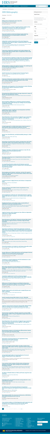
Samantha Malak (10, 104)
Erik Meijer (4, 88)
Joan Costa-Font (5, 374)
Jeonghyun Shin (22, 307)
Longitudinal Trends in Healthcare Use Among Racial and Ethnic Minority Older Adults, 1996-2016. (16, 110)
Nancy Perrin (8, 222)
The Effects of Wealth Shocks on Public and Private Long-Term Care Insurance (16, 373)
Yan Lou (6, 52)
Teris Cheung (9, 367)
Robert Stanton (13, 206)
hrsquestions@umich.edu (7, 423)
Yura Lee (3, 68)
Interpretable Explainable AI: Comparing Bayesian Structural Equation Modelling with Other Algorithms (15, 355)
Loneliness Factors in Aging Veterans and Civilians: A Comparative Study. (16, 181)
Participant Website (19, 418)
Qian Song (15, 136)
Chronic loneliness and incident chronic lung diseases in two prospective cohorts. (15, 188)
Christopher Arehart (10, 128)
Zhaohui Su (4, 367)
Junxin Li (15, 223)
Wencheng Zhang (13, 21)
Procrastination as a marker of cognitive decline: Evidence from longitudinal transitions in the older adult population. (16, 27)
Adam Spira (14, 222)
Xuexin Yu (4, 278)
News (28, 419)
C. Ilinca (3, 357)
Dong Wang (8, 144)
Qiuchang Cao (4, 390)
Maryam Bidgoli (5, 247)
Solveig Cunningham (14, 175)
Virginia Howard (20, 206)
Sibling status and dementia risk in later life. (12, 20)
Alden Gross (10, 60)
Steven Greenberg (7, 271)
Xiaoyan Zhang (15, 332)
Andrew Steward (13, 68)
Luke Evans (4, 128)
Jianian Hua (21, 349)
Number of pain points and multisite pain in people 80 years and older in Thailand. (16, 291)
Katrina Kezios (8, 278)
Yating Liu (25, 120)
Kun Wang (9, 111)
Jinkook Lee (28, 60)
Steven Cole (26, 332)
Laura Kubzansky (21, 45)
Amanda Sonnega (21, 285)
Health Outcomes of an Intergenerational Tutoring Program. (15, 73)
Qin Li (3, 81)
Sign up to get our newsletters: (41, 419)
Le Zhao (3, 52)
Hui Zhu (21, 189)
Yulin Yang (19, 44)
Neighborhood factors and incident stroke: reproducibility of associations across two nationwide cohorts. (15, 203)
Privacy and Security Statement (31, 426)
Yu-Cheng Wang (5, 366)
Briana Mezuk (20, 254)
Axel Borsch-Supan (10, 298)
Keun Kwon (4, 36)
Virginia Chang (20, 332)
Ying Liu (7, 88)
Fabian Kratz (4, 167)
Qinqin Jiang (19, 143)
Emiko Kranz (4, 332)
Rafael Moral (11, 29)
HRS (3, 425)
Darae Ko (23, 269)
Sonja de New (18, 241)
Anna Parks (4, 269)
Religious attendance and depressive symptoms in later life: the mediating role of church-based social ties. (16, 150)
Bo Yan (3, 189)
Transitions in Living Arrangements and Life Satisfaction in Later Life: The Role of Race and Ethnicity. (16, 260)
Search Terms (36, 14)
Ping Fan (28, 366)
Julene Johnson (16, 205)
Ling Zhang (21, 366)
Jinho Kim (8, 36)
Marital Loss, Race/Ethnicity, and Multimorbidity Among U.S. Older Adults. (16, 135)
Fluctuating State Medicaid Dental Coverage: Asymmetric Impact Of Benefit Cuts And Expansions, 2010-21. (17, 94)
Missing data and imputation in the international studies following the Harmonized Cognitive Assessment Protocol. (17, 87)
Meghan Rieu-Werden (17, 269)
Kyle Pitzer (9, 182)
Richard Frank (10, 374)
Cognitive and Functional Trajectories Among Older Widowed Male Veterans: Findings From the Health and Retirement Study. (16, 306)
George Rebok (24, 222)
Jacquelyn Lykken (10, 269)
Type (35, 26)
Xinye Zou (29, 349)
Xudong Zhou (25, 189)
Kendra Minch (22, 74)
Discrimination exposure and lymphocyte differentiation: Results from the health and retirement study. (16, 331)
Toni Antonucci (9, 254)
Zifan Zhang (9, 316)
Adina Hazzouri (23, 278)
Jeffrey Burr (8, 261)
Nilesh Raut (16, 374)
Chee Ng (23, 367)
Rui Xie (9, 404)
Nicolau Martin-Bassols (6, 241)
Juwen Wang (4, 21)
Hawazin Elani (4, 95)
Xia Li (8, 350)
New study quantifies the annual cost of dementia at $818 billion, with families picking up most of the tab (16, 396)
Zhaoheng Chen (17, 404)
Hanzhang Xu (9, 159)
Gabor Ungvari (18, 367)
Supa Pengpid (4, 292)
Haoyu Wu (12, 189)
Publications (5, 9)
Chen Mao (4, 144)
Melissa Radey (14, 390)
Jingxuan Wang (13, 44)
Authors (35, 21)
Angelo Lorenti (7, 175)
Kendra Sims (4, 205)
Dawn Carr (11, 285)
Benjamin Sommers (11, 95)
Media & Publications (24, 6)
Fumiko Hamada (17, 104)
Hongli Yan (24, 143)
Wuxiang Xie (12, 349)
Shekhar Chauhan (5, 285)
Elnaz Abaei (4, 214)
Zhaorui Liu (29, 120)
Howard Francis (15, 159)
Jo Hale (3, 175)
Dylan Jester (28, 307)
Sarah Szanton (19, 222)
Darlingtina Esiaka (22, 198)
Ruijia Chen (4, 44)
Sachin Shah (23, 271)
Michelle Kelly (16, 29)
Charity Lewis (4, 104)
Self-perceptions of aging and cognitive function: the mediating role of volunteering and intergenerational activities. (17, 66)
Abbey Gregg (10, 247)
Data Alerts (29, 423)
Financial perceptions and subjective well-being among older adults (17, 246)
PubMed (4, 24)
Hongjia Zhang (22, 350)
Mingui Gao (4, 152)
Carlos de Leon (15, 254)
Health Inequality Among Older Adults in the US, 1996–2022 (15, 297)
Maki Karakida (4, 136)
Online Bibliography (19, 423)
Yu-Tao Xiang (27, 367)
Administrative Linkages (20, 421)
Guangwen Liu (4, 120)
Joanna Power (22, 29)
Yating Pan (23, 233)
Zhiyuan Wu (4, 350)
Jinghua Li (13, 367)
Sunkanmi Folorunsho (6, 198)
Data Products (16, 6)
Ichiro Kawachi (17, 95)
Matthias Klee (9, 167)
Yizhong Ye (4, 143)
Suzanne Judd (7, 206)
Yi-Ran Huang (10, 366)
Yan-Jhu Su (18, 261)
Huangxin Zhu (4, 233)
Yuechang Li (7, 189)
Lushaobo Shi (8, 143)
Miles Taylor (15, 285)
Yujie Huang (15, 120)
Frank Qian (8, 349)
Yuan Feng (25, 366)
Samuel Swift (17, 278)
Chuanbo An (4, 316)
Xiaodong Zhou (5, 234)
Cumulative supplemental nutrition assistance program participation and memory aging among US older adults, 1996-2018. (16, 276)
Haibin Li (3, 349)
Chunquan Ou (28, 143)
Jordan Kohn (11, 307)
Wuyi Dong (4, 261)
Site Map (29, 420)
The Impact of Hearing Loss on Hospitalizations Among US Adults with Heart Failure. (16, 157)
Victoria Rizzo (13, 111)
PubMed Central (8, 31)
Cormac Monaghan (5, 29)
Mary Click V (17, 74)
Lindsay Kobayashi (8, 45)
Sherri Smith (20, 159)
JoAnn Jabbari (4, 182)
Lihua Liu (9, 233)
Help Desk (29, 418)
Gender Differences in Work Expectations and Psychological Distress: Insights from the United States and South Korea (17, 253)
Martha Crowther (22, 247)
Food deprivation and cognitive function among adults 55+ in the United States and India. (16, 380)
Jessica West (4, 159)
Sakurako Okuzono (24, 44)
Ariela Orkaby (15, 340)
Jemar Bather (9, 332)
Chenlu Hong (10, 120)
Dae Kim (26, 269)
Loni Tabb (21, 205)
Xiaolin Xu (17, 316)
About (4, 6)
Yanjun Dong (4, 111)
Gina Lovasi (26, 205)
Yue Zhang (14, 316)
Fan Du (30, 233)
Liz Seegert (4, 397)
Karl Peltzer (10, 292)
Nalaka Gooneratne (10, 223)
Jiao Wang (25, 349)
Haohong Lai (6, 81)
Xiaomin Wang (16, 189)
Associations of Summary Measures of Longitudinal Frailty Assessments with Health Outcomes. (15, 339)
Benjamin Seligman (5, 340)
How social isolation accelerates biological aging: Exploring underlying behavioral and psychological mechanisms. (15, 34)
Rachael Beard (14, 182)
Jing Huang (4, 222)
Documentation (9, 6)
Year (35, 31)
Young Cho (8, 68)
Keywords (36, 35)
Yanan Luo (4, 121)
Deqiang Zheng (12, 350)
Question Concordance (19, 424)
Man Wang (17, 349)
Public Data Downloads (19, 419)
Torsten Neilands (10, 205)
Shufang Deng (4, 404)
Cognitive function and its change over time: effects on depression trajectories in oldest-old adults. (16, 213)
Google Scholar (8, 24)
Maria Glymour (15, 45)
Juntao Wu (11, 81)
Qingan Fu (27, 233)
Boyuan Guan (20, 120)
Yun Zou (10, 52)
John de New (13, 241)
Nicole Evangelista (5, 307)
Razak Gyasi (19, 292)
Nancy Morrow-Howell (10, 74)
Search (36, 42)
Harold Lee (9, 44)
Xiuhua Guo (17, 350)
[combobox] (39, 24)
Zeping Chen (22, 404)
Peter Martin (9, 214)
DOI (2, 24)
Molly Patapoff (16, 307)
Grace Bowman (22, 128)
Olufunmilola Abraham (15, 198)
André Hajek (14, 292)
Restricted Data (18, 420)
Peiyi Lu (13, 278)
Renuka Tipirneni (24, 95)
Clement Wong (24, 241)
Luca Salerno (4, 298)
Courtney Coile (17, 298)
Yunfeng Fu (19, 233)
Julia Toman (22, 104)
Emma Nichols (4, 60)
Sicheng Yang (13, 233)
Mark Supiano (18, 271)
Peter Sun (4, 74)
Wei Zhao (12, 404)
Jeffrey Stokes (10, 136)
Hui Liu (8, 21)
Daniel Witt (13, 271)
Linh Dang (4, 254)
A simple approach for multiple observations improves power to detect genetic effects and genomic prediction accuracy (16, 127)
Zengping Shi (14, 143)
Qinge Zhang (16, 366)
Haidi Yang (16, 81)
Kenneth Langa (22, 60)
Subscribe (40, 424)
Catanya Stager (16, 247)
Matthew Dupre (26, 159)
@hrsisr (4, 424)
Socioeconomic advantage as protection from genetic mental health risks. (17, 240)
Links (28, 424)
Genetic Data (18, 422)
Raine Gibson (16, 128)
